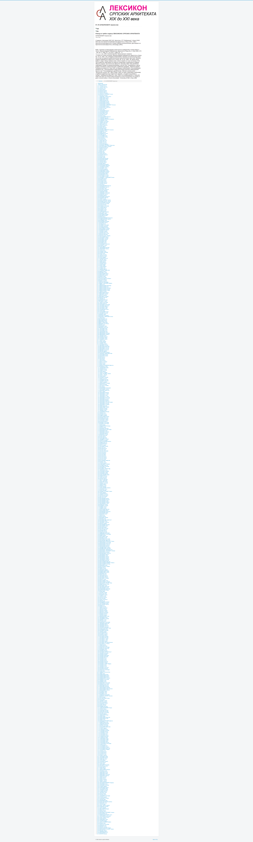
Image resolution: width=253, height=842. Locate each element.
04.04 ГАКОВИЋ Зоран (101, 251)
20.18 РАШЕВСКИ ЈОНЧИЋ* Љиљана (104, 695)
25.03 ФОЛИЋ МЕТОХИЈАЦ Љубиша (104, 801)
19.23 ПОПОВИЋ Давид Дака (103, 655)
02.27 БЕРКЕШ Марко (101, 160)
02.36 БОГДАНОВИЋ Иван (102, 173)
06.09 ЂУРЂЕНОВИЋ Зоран (103, 311)
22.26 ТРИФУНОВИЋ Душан (102, 787)
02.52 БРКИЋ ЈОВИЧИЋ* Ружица (104, 200)
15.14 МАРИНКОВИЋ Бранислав (103, 511)
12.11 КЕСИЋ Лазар (101, 424)
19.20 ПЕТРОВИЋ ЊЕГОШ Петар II (104, 651)
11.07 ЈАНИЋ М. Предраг (102, 372)
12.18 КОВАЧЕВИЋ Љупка (102, 434)
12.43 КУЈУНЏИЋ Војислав (102, 465)
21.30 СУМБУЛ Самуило (102, 755)
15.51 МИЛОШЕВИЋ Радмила (103, 559)
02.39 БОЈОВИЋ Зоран (101, 181)
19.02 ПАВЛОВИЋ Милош (102, 624)
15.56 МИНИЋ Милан (101, 567)
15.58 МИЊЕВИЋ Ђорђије (102, 569)
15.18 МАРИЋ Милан (101, 516)
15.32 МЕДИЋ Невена (101, 535)
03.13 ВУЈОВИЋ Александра (103, 225)
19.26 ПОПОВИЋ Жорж (102, 659)
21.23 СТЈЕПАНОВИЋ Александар (104, 743)
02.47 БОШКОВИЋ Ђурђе (102, 191)
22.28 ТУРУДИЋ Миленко (102, 791)
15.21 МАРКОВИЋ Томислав (103, 522)
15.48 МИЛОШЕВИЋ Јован (102, 555)
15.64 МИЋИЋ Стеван (101, 579)
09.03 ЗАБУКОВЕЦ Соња (102, 330)
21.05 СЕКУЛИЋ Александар (103, 712)
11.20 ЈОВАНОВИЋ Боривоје (103, 392)
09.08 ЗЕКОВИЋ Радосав (102, 336)
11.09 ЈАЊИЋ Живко (101, 376)
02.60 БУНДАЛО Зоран (101, 210)
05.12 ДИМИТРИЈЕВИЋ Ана (103, 286)
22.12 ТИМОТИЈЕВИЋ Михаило (103, 769)
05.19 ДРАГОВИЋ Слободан (102, 296)
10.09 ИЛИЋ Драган (101, 357)
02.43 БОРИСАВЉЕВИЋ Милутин (104, 185)
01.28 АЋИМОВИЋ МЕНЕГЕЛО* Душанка (105, 119)
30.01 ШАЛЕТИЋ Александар (103, 824)
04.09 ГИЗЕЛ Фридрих (101, 257)
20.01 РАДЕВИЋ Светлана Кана (103, 672)
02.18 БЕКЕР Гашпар (101, 150)
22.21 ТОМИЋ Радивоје (102, 781)
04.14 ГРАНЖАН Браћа (101, 263)
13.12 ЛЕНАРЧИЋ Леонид (102, 481)
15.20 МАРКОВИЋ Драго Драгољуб (104, 519)
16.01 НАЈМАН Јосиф (101, 596)
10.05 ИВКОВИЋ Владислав (103, 349)
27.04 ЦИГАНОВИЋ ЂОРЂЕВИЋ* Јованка (105, 812)
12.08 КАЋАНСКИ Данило (102, 421)
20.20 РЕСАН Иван (101, 699)
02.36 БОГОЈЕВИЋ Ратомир (103, 175)
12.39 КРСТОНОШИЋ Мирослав (103, 460)
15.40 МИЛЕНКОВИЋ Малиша (103, 546)
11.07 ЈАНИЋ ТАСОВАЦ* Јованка (104, 373)
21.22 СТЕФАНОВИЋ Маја (102, 741)
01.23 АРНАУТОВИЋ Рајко (102, 113)
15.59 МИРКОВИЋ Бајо (102, 573)
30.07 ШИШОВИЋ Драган (102, 831)
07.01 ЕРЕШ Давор (101, 317)
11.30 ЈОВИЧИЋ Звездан (102, 409)
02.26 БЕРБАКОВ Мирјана (102, 159)
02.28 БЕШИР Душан (101, 163)
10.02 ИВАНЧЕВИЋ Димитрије (103, 346)
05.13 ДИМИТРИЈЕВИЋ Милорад (104, 288)
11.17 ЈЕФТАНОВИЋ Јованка (103, 389)
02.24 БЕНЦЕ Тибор (101, 157)
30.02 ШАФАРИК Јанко (101, 825)
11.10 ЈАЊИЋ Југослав (102, 378)
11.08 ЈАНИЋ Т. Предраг (102, 374)
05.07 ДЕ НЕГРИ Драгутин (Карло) (104, 278)
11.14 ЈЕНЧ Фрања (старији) (103, 385)
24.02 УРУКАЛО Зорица (102, 797)
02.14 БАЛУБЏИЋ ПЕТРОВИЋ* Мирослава (106, 145)
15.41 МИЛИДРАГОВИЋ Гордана (103, 547)
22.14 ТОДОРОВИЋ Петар (102, 772)
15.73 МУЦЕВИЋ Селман (102, 594)
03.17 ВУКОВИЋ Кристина (102, 232)
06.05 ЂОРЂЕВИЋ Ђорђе (102, 307)
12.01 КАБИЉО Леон (101, 412)
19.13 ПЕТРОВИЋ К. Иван (102, 640)
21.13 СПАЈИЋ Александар (102, 725)
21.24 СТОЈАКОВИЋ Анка (102, 745)
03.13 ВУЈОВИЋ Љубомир (102, 226)
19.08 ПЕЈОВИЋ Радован (102, 634)
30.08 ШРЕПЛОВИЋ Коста (102, 832)
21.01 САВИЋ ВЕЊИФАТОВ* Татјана (104, 707)
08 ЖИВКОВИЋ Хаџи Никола (103, 323)
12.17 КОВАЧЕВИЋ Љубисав (103, 431)
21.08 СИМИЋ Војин (101, 716)
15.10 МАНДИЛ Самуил (102, 506)
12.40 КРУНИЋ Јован (101, 461)
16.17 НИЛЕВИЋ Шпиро (102, 615)
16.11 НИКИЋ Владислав (102, 607)
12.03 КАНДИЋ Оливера (102, 415)
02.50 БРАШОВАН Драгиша (102, 197)
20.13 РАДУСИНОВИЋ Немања (103, 690)
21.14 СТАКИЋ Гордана (102, 728)
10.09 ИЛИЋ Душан (101, 358)
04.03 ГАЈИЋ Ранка (101, 250)
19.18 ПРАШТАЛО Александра (103, 647)
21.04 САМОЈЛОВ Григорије (102, 711)
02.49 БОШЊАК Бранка (102, 195)
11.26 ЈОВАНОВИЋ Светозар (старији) (105, 402)
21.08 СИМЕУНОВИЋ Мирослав (103, 717)
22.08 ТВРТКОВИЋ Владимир (103, 764)
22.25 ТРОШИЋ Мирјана (102, 786)
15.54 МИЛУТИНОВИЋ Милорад (103, 563)
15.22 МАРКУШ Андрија (102, 523)
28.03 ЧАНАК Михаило (101, 818)
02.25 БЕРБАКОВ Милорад (102, 158)
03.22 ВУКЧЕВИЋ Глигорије (102, 238)
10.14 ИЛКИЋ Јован (101, 364)
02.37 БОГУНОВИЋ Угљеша (102, 176)
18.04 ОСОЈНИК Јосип (101, 621)
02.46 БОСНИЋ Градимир (102, 190)
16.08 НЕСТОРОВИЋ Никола (103, 604)
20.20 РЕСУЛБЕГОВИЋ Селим (103, 698)
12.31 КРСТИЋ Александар (102, 450)
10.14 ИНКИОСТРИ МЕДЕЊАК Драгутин (105, 365)
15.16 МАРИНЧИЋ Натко (102, 514)
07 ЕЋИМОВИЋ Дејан (101, 314)
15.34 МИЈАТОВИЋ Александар (103, 538)
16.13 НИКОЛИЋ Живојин (102, 610)
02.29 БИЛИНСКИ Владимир (103, 164)
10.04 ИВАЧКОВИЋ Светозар (103, 348)
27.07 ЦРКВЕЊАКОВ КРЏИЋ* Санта (104, 814)
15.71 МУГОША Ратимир (102, 592)
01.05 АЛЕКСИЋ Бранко (102, 90)
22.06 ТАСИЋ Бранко (101, 762)
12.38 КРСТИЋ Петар (101, 459)
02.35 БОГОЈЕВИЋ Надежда (103, 172)
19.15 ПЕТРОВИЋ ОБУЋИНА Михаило (105, 642)
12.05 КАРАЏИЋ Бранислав (102, 417)
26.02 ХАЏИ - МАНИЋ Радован (103, 805)
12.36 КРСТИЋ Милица (101, 456)
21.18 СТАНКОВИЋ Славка (102, 732)
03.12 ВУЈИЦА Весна (101, 223)
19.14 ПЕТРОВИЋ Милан (102, 641)
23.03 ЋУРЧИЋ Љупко (101, 794)
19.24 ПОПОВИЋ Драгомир (102, 656)
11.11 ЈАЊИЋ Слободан (102, 382)
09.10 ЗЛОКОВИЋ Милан (102, 339)
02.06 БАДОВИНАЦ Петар (102, 133)
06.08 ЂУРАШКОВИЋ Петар (102, 309)
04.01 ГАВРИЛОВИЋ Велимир (103, 247)
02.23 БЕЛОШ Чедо (101, 156)
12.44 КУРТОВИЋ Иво (101, 467)
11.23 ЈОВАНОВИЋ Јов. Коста (103, 398)
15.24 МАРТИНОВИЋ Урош (102, 525)
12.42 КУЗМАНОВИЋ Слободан (103, 464)
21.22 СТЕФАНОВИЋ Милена (103, 742)
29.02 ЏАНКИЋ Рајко (101, 823)
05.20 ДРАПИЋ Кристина (102, 297)
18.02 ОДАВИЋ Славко (101, 619)
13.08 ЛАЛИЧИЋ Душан (102, 478)
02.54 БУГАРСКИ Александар (103, 203)
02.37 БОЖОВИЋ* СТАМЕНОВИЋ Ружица (105, 177)
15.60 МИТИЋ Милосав (102, 574)
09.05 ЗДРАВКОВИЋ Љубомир (103, 333)
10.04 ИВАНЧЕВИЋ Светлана (103, 347)
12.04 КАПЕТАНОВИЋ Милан (103, 416)
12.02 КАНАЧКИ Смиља (102, 414)
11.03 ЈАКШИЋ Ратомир (102, 370)
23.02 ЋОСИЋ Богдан (101, 793)
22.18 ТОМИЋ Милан (101, 778)
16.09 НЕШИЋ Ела (101, 605)
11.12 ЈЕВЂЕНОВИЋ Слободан (103, 383)
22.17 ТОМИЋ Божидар (102, 776)
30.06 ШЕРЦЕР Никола (102, 830)
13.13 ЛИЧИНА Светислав (102, 483)
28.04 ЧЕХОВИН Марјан (102, 820)
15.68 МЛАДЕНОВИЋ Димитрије (103, 588)
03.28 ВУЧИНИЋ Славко (102, 245)
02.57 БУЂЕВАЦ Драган (102, 207)
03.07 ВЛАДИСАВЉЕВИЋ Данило (104, 219)
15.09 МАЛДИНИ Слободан (102, 505)
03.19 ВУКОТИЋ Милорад (102, 234)
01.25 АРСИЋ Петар (101, 115)
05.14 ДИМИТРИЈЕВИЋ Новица (103, 289)
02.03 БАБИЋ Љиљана (101, 127)
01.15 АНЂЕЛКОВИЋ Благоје (103, 101)
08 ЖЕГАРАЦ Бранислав (102, 318)
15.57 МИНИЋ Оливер (101, 568)
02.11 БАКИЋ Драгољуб (102, 140)
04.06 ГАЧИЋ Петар (101, 253)
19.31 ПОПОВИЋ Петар (102, 666)
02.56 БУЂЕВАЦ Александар (103, 206)
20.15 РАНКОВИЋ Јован (102, 692)
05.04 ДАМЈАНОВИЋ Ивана (102, 273)
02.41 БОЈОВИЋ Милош (102, 183)
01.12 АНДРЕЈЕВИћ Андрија (103, 97)
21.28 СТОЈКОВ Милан (101, 753)
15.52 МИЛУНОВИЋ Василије (103, 560)
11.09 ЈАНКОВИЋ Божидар (102, 377)
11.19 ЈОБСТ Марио (101, 391)
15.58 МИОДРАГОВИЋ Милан (103, 572)
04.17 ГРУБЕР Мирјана (101, 266)
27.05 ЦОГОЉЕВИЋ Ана (102, 813)
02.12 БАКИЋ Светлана (102, 142)
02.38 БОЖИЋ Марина (101, 179)
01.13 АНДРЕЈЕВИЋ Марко (102, 98)
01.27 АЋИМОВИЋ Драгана (102, 118)
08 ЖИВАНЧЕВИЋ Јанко (102, 321)
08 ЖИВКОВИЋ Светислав (102, 327)
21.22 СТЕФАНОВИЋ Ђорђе (103, 739)
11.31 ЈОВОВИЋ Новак (101, 410)
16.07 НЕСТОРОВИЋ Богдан (103, 603)
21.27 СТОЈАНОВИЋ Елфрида (103, 749)
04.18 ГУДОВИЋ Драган (102, 269)
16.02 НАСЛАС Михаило (102, 597)
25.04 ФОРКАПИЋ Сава (102, 802)
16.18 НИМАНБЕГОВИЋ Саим (103, 616)
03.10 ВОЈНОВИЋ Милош (102, 222)
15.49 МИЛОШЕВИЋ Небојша (103, 556)
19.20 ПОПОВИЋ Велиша (102, 650)
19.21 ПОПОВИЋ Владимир (102, 653)
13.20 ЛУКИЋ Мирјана (101, 492)
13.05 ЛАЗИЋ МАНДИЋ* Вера (103, 474)
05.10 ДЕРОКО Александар (102, 282)
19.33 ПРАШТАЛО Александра (103, 669)
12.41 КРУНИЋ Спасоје (101, 462)
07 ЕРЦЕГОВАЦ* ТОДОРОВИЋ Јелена (105, 316)
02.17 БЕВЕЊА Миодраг (102, 148)
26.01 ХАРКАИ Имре (101, 804)
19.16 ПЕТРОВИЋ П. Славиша (103, 643)
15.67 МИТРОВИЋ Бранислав (103, 586)
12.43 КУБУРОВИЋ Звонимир (103, 466)
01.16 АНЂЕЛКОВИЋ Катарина (103, 103)
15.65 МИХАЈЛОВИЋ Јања (102, 580)
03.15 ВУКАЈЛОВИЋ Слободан (103, 228)
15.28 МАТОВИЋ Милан (102, 530)
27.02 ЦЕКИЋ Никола (101, 810)
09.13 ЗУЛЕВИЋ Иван (101, 342)
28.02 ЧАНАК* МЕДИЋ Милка (103, 817)
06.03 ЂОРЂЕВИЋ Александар (103, 304)
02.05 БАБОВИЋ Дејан (101, 128)
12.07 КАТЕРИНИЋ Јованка (102, 420)
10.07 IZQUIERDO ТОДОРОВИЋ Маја (104, 353)
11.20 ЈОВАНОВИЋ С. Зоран (103, 393)
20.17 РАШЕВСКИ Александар (103, 694)
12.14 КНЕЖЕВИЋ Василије (102, 428)
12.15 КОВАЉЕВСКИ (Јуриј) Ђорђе (104, 429)
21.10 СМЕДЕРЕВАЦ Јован (102, 722)
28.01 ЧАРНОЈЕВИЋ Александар (104, 816)
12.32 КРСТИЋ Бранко (101, 452)
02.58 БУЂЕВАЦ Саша (101, 208)
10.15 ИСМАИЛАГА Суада (102, 366)
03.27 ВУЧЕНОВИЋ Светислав (103, 244)
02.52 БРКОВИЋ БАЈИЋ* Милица (104, 201)
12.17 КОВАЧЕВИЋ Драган (102, 433)
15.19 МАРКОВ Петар (101, 518)
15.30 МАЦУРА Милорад (102, 531)
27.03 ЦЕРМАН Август (101, 811)
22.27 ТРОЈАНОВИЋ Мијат (102, 788)
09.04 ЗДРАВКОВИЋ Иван (102, 332)
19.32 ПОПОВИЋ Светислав (103, 667)
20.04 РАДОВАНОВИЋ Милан (103, 676)
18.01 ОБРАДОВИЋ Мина (102, 617)
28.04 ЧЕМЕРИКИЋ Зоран (102, 819)
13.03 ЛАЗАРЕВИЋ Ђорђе (102, 472)
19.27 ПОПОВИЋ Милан (102, 660)
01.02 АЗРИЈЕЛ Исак (101, 88)
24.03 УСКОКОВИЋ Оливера (103, 798)
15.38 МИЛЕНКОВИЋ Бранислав (103, 543)
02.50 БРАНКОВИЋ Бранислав (103, 196)
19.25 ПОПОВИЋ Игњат (102, 657)
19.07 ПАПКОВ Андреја (102, 631)
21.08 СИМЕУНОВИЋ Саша (102, 718)
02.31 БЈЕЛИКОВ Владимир (103, 166)
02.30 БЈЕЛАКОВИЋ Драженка (103, 165)
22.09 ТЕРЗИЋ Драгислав (102, 766)
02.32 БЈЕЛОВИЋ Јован (102, 167)
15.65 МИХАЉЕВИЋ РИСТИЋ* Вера (104, 582)
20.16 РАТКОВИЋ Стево (102, 693)
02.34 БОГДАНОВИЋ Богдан (103, 170)
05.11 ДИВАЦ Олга (101, 284)
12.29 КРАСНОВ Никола (102, 448)
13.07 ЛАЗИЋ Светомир (102, 477)
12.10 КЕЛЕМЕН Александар (103, 423)
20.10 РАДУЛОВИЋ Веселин (103, 685)
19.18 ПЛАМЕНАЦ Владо (102, 646)
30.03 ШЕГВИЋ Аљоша (102, 826)
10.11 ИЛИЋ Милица (101, 360)
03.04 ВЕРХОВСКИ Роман (102, 215)
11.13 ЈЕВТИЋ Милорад (102, 384)
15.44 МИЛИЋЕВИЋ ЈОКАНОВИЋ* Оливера (106, 550)
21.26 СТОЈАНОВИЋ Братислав (103, 748)
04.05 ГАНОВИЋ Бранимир (102, 252)
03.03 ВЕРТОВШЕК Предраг (102, 214)
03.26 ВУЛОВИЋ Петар (101, 242)
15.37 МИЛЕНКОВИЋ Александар (104, 542)
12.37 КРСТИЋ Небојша (102, 458)
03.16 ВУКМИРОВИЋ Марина (103, 229)
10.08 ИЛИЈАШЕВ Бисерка (102, 355)
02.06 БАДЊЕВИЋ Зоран (102, 131)
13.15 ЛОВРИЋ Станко (101, 485)
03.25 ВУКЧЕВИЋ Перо (102, 241)
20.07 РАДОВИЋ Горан (101, 680)
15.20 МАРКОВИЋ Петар (102, 521)
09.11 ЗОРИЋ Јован (101, 340)
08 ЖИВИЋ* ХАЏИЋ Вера (102, 322)
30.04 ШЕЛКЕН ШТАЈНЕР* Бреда (104, 827)
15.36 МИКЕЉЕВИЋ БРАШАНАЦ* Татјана (105, 541)
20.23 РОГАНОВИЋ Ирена (102, 703)
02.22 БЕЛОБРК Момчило (102, 154)
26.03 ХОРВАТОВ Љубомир (102, 806)
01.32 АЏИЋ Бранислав (102, 123)
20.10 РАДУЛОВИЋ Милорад (103, 686)
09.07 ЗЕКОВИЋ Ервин (101, 335)
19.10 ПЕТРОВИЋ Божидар (102, 636)
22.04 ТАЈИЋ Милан (101, 760)
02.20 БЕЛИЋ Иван (101, 152)
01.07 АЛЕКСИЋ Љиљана (102, 93)
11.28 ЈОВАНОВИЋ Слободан (103, 404)
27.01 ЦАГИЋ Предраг (101, 807)
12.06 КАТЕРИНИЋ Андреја (102, 418)
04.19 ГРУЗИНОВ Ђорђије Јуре (103, 270)
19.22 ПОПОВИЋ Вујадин (102, 654)
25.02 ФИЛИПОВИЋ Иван (102, 800)
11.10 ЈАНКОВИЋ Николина (102, 380)
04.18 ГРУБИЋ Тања (101, 267)
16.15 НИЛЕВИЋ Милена (102, 613)
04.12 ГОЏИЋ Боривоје (101, 260)
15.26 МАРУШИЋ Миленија (102, 528)
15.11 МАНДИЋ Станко (101, 508)
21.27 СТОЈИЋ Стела (101, 750)
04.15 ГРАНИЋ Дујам (101, 264)
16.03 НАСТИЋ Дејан (101, 598)
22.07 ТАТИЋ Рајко (101, 763)
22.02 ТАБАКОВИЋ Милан (102, 757)
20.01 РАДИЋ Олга (101, 673)
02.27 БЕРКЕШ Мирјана (102, 162)
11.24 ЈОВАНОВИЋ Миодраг (103, 399)
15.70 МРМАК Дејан (101, 591)
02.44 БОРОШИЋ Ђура (102, 188)
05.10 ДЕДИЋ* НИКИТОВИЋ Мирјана (104, 283)
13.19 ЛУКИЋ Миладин (101, 490)
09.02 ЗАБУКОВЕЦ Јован (102, 329)
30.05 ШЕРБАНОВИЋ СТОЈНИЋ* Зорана (105, 829)
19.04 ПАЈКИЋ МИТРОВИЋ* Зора (104, 628)
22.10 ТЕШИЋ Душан (101, 767)
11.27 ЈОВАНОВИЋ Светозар (103, 403)
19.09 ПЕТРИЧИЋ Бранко (102, 635)
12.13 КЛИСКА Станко (101, 427)
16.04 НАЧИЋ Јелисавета (102, 599)
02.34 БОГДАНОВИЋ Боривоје (103, 171)
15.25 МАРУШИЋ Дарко (102, 527)
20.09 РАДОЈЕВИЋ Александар (103, 682)
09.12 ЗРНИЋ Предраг (101, 341)
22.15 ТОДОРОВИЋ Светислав (103, 774)
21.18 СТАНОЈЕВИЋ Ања (102, 734)
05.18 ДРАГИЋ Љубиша (102, 295)
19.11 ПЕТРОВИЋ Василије (102, 637)
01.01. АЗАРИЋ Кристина (102, 87)
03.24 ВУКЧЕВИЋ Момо (102, 240)
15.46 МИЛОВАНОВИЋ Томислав (104, 553)
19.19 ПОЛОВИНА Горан (102, 649)
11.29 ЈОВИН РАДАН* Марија (103, 406)
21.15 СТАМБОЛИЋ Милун (102, 729)
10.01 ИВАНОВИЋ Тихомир (102, 345)
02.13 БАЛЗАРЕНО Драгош (102, 144)
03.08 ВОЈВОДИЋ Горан (102, 220)
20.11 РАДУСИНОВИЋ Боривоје (103, 687)
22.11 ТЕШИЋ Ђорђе (101, 768)
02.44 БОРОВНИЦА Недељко (103, 186)
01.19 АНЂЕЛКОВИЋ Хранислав (103, 107)
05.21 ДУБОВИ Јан (101, 298)
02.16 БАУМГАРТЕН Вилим (102, 147)
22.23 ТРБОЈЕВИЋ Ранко (102, 783)
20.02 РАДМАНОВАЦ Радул (103, 674)
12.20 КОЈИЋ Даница (101, 436)
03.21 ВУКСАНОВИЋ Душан (102, 236)
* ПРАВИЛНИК (100, 83)
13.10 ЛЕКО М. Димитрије (102, 479)
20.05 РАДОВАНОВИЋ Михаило (103, 678)
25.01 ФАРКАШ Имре (101, 799)
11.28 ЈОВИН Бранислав (102, 405)
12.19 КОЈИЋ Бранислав (102, 435)
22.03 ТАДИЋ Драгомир (102, 758)
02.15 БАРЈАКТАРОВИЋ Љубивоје (104, 146)
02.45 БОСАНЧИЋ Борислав (103, 189)
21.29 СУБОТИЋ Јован (101, 754)
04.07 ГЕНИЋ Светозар (101, 254)
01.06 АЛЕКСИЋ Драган (102, 91)
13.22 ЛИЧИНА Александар (102, 494)
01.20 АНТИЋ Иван (101, 109)
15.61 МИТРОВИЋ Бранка (102, 575)
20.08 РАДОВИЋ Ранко (101, 681)
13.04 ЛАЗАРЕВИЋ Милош (102, 473)
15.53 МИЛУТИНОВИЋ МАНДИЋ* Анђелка (105, 562)
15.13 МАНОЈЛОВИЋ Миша (102, 510)
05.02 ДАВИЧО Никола (101, 271)
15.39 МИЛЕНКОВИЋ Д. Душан (103, 544)
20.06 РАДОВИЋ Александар (103, 679)
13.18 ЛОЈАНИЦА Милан (102, 489)
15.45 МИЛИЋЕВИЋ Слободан (103, 552)
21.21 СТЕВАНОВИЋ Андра (102, 738)
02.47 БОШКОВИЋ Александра (103, 192)
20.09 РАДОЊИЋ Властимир (103, 684)
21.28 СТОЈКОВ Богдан (102, 751)
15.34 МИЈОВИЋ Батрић (102, 537)
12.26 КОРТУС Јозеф (101, 445)
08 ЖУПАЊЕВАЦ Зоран (102, 326)
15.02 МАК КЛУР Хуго (101, 497)
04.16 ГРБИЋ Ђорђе (101, 265)
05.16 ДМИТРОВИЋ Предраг (103, 292)
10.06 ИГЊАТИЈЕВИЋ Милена (103, 352)
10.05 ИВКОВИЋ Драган (102, 351)
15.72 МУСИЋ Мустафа (102, 593)
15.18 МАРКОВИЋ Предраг (102, 517)
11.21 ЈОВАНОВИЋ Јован (102, 395)
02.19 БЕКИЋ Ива (100, 151)
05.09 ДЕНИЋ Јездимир (102, 280)
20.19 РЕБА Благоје (101, 697)
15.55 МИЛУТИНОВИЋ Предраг (103, 566)
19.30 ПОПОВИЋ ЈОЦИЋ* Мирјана (104, 663)
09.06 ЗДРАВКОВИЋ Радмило (103, 334)
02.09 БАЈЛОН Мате (101, 138)
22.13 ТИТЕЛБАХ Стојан (102, 770)
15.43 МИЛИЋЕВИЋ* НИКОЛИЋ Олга (104, 549)
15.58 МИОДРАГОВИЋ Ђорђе (103, 571)
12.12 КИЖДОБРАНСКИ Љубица (103, 426)
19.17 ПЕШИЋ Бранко (101, 644)
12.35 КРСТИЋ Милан (101, 455)
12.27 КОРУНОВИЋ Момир (102, 446)
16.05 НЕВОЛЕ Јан (101, 600)
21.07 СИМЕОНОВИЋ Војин (102, 714)
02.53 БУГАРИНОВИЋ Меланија (103, 202)
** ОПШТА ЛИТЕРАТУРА (102, 84)
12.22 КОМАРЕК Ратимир (102, 440)
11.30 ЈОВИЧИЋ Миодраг (102, 408)
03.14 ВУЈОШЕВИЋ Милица (102, 227)
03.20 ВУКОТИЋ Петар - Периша (103, 235)
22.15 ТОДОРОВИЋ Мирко (102, 773)
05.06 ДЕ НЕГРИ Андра (102, 277)
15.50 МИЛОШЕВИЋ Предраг (103, 558)
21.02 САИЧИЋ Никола (101, 709)
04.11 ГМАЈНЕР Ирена (101, 259)
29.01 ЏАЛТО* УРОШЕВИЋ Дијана (104, 822)
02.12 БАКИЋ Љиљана (101, 141)
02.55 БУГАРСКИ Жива (101, 204)
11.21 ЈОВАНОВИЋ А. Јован (103, 396)
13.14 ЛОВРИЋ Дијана (101, 484)
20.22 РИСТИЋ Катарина (102, 701)
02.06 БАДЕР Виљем (101, 132)
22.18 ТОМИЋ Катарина (102, 779)
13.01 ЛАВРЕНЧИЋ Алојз (102, 470)
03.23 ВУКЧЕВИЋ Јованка (102, 239)
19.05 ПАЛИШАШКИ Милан (102, 629)
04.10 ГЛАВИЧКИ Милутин (102, 258)
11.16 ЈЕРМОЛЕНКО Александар (104, 387)
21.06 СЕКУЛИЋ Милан (102, 713)
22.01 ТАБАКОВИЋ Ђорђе (102, 756)
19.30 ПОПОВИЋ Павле (102, 665)
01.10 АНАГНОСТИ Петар (102, 95)
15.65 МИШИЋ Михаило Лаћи (103, 584)
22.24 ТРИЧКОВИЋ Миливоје (103, 785)
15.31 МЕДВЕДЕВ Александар (103, 533)
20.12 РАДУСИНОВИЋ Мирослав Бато (105, 688)
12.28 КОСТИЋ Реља (101, 447)
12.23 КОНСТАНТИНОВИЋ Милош (104, 441)
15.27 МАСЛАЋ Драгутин (102, 529)
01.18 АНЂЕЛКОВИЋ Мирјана (103, 106)
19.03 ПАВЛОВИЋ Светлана (103, 626)
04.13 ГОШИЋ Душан (101, 261)
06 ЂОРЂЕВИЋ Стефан (102, 301)
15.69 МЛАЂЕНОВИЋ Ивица (103, 590)
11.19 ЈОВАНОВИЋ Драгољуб (103, 390)
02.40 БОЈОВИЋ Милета (102, 182)
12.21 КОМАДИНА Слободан (103, 439)
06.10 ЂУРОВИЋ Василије (102, 313)
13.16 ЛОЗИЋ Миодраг (101, 486)
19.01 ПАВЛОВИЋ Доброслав (103, 623)
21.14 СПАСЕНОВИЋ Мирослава (103, 726)
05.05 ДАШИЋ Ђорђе (101, 276)
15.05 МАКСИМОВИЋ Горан (102, 500)
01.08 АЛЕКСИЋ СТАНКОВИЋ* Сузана (105, 94)
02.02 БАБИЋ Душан (101, 126)
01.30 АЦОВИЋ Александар (102, 121)
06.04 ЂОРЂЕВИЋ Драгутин (103, 305)
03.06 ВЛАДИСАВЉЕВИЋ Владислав (104, 217)
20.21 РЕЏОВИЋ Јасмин (102, 700)
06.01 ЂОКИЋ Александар (102, 302)
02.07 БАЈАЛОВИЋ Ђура (102, 135)
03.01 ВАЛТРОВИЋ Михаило (103, 211)
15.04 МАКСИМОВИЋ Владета (103, 499)
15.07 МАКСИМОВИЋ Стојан (103, 503)
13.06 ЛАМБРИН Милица (102, 475)
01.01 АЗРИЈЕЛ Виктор (102, 85)
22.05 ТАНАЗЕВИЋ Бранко (102, 761)
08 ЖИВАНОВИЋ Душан (102, 320)
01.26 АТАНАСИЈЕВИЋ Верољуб (103, 116)
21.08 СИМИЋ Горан (101, 719)
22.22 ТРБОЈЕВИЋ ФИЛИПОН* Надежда (105, 782)
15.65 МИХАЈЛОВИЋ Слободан (103, 581)
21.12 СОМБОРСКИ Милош (102, 724)
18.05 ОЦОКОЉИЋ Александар (103, 622)
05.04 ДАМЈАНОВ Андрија (102, 274)
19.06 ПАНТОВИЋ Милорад (102, 630)
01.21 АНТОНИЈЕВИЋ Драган (103, 110)
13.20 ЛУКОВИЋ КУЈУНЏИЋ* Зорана (104, 491)
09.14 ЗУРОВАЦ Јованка (102, 343)
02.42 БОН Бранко (100, 184)
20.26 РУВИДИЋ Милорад (102, 706)
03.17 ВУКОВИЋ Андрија (102, 230)
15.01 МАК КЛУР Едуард (102, 496)
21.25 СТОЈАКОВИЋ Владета (103, 747)
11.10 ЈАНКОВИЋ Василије (102, 379)
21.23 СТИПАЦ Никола (101, 744)
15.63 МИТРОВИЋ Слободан (103, 578)
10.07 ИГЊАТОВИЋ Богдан (102, 354)
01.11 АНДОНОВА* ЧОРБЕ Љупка (104, 96)
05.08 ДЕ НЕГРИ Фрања (102, 279)
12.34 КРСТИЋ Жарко (101, 454)
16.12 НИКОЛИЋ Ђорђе (102, 609)
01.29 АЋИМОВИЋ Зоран (102, 120)
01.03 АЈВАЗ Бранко (101, 89)
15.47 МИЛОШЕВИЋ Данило (103, 554)
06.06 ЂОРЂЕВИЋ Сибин (102, 308)
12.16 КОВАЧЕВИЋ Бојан (102, 430)
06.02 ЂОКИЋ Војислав (102, 303)
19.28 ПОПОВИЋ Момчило (102, 661)
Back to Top (155, 839)
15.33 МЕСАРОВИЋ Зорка (102, 536)
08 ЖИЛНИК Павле (101, 324)
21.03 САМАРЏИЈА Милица (102, 710)
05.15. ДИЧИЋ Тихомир (102, 291)
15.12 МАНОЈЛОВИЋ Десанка (103, 509)
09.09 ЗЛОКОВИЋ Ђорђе (102, 338)
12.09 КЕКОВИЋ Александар (103, 422)
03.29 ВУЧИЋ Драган (101, 246)
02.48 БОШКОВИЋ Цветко (102, 194)
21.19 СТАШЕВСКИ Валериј (102, 736)
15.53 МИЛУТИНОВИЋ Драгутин (103, 561)
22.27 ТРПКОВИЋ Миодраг (102, 789)
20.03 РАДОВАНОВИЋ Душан (103, 675)
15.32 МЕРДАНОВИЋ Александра (104, 534)
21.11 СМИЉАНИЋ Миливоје (103, 723)
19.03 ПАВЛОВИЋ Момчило (102, 625)
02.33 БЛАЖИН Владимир (102, 169)
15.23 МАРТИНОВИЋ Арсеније (103, 524)
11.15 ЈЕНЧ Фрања (101, 386)
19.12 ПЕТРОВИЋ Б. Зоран (102, 638)
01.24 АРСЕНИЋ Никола (102, 114)
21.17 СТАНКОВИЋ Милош (102, 731)
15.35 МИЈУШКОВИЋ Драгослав (103, 540)
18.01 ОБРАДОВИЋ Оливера (103, 618)
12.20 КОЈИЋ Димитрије (102, 437)
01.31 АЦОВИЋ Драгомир (102, 122)
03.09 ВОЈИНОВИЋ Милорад (103, 221)
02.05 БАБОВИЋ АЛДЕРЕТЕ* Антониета (105, 129)
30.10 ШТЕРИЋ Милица (102, 833)
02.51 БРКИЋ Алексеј (101, 198)
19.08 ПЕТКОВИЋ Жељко (102, 632)
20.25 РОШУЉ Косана (101, 705)
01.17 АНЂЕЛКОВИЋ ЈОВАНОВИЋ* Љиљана (106, 104)
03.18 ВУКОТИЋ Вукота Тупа (103, 233)
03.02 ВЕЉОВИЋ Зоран (102, 213)
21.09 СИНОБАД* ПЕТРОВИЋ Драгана (105, 720)
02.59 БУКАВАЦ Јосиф (101, 209)
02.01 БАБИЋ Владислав (102, 125)
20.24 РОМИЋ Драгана (101, 704)
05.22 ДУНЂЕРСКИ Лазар (102, 299)
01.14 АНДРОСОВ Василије (102, 100)
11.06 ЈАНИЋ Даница (101, 371)
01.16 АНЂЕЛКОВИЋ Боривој (103, 102)
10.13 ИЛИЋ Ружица (101, 362)
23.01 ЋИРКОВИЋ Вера (102, 792)
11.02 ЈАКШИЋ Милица (102, 368)
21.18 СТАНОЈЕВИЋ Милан (102, 735)
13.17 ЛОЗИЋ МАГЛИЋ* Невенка (103, 487)
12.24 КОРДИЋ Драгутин (102, 442)
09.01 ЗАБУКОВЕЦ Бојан (102, 328)
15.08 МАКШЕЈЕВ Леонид (102, 504)
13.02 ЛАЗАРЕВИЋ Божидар (103, 471)
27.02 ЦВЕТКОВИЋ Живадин (103, 808)
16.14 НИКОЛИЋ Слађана (102, 611)
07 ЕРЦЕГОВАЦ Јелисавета (103, 315)
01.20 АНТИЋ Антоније (101, 108)
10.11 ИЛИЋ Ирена (101, 359)
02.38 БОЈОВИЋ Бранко (102, 178)
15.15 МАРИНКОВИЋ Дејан (102, 512)
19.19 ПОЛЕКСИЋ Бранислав (103, 648)
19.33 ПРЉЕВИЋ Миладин (102, 668)
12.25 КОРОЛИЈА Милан (102, 443)
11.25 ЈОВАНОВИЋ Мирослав (103, 401)
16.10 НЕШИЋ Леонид (101, 606)
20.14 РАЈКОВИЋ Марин (102, 691)
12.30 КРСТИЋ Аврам (101, 449)
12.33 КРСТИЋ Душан (101, 453)
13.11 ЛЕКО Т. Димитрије (102, 480)
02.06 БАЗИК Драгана (101, 134)
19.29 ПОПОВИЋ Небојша (102, 662)
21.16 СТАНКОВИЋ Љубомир (103, 730)
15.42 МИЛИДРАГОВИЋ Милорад (104, 548)
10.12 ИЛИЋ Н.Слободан (102, 361)
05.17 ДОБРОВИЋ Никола (102, 294)
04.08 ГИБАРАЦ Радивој (102, 255)
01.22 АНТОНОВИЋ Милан (102, 112)
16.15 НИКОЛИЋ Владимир (102, 612)
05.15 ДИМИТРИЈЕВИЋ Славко (103, 290)
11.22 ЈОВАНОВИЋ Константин (103, 397)
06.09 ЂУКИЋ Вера (101, 310)
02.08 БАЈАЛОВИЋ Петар (102, 137)
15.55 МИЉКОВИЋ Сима (102, 565)
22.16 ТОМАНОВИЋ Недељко (103, 775)
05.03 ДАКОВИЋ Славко (102, 272)
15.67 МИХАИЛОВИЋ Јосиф (103, 587)
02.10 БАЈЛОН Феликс (101, 139)
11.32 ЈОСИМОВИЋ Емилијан (103, 411)
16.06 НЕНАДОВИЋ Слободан (103, 602)
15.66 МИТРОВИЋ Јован (102, 585)
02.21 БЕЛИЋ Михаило (101, 153)
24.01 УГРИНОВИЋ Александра (103, 795)
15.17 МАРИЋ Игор (101, 515)
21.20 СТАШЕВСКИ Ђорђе (102, 737)
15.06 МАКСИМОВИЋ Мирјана (103, 502)
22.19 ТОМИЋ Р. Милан (102, 780)
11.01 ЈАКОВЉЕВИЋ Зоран (102, 367)
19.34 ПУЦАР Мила (101, 670)
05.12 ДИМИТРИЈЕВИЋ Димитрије (104, 285)
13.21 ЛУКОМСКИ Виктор (102, 493)
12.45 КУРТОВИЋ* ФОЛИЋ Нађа (103, 468)
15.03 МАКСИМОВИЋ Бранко (103, 498)
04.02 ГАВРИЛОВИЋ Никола (103, 248)
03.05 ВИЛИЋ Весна (101, 216)
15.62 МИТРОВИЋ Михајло (102, 577)
